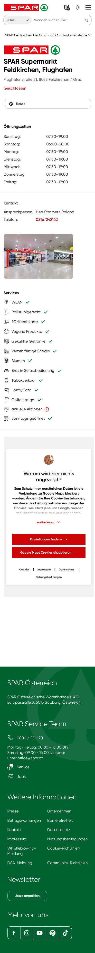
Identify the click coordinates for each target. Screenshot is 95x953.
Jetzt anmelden (27, 896)
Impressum (44, 569)
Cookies (24, 569)
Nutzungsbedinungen (49, 577)
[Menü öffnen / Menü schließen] (88, 7)
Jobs (21, 776)
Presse (13, 811)
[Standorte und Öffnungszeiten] (78, 7)
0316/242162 (47, 219)
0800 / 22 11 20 (29, 738)
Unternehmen (59, 811)
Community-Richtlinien (67, 863)
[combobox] (18, 20)
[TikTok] (65, 932)
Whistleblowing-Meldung (21, 851)
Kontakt (14, 829)
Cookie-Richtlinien (63, 848)
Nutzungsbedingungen (67, 839)
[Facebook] (13, 932)
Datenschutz (66, 569)
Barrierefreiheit (60, 820)
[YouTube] (39, 932)
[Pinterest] (52, 932)
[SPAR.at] (26, 7)
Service (22, 767)
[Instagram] (26, 932)
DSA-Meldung (19, 863)
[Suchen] (86, 20)
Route (20, 104)
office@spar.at (30, 758)
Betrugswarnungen (24, 820)
